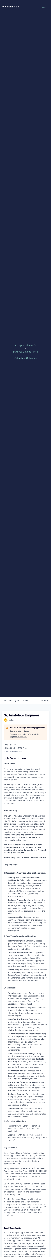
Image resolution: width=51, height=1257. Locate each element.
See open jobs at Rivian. (19, 731)
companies (7, 700)
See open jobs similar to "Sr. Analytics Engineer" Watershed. (24, 735)
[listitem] (25, 1174)
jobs (17, 700)
